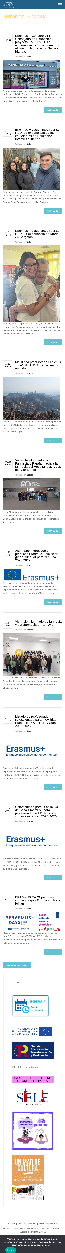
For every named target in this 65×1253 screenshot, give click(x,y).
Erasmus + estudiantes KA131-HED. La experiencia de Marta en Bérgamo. (37, 234)
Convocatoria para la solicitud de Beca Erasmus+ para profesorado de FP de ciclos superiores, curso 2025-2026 (36, 811)
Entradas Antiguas (17, 965)
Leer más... (52, 110)
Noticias (29, 57)
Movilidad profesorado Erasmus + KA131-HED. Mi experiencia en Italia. (38, 365)
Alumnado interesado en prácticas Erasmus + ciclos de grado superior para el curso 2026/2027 (36, 555)
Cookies (21, 1224)
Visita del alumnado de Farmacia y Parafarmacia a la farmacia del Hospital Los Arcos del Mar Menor (38, 464)
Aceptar (11, 1250)
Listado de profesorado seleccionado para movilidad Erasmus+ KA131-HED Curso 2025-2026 (36, 721)
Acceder (11, 1224)
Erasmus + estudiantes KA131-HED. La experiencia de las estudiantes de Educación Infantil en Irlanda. (37, 134)
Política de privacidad (48, 1224)
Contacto (32, 1224)
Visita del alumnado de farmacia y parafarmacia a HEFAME (38, 623)
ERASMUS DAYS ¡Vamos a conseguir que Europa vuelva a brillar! (37, 900)
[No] (61, 1244)
